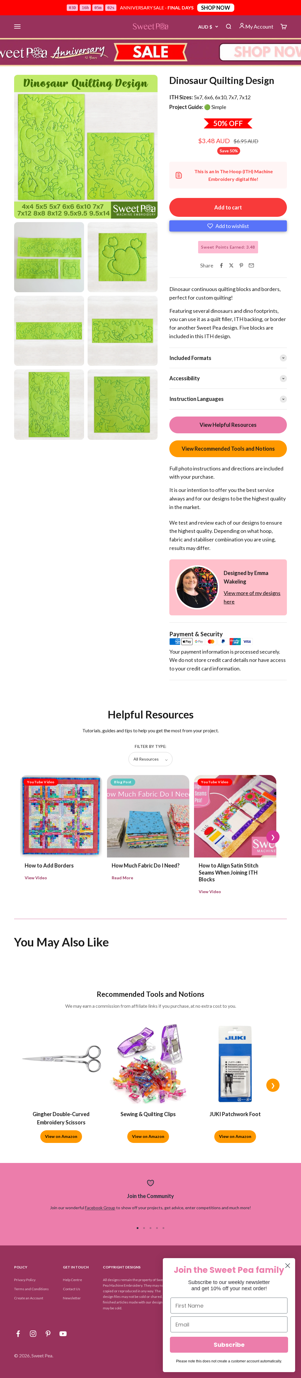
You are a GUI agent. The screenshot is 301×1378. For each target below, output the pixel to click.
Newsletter (72, 1298)
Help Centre (72, 1280)
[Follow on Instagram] (33, 1334)
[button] (228, 226)
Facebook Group (100, 1207)
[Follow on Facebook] (18, 1334)
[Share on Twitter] (231, 265)
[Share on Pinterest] (241, 265)
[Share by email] (251, 265)
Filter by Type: (150, 746)
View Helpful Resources (228, 425)
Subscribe (229, 1345)
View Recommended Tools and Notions (228, 448)
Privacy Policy (25, 1280)
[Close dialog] (287, 1265)
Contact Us (71, 1289)
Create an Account (28, 1298)
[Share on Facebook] (221, 265)
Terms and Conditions (31, 1289)
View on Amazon (61, 1136)
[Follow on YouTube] (63, 1334)
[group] (150, 52)
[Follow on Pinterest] (48, 1334)
